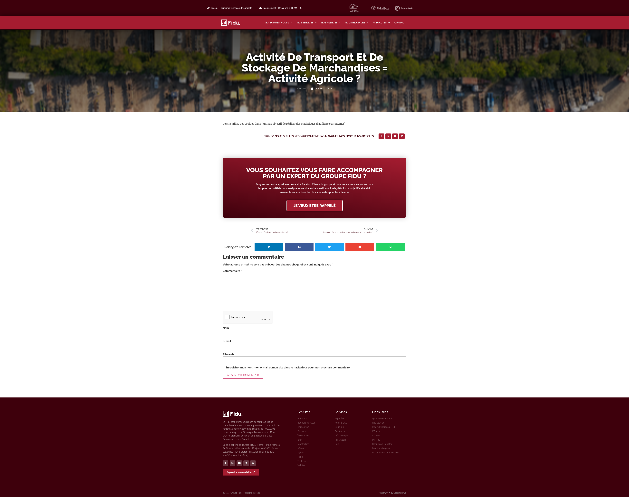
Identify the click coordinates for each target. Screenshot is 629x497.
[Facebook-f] (381, 136)
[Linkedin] (402, 136)
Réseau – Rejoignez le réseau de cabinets (231, 8)
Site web (228, 354)
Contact (400, 22)
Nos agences (329, 22)
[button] (269, 247)
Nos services (305, 22)
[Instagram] (388, 136)
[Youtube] (395, 136)
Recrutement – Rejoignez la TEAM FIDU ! (283, 8)
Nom (226, 328)
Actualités (380, 22)
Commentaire (232, 271)
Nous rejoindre (355, 22)
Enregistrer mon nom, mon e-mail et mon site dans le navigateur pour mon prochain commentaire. (288, 367)
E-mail (228, 341)
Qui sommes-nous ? (277, 22)
